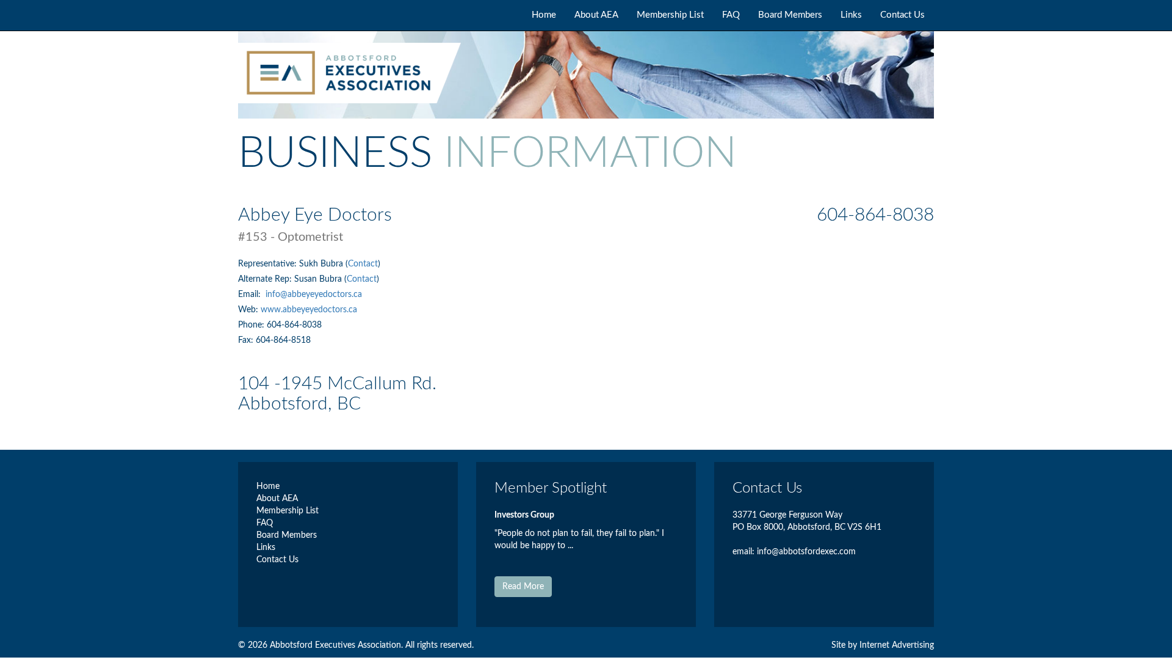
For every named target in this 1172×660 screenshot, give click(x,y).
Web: (249, 310)
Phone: (252, 325)
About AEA (596, 15)
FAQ (731, 15)
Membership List (670, 15)
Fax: (247, 340)
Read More (523, 586)
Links (851, 15)
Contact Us (902, 15)
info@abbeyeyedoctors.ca (314, 294)
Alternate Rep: (266, 279)
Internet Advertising (896, 645)
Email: (250, 294)
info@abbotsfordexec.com (806, 552)
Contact (363, 264)
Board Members (790, 15)
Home (544, 15)
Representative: (268, 264)
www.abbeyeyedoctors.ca (309, 310)
